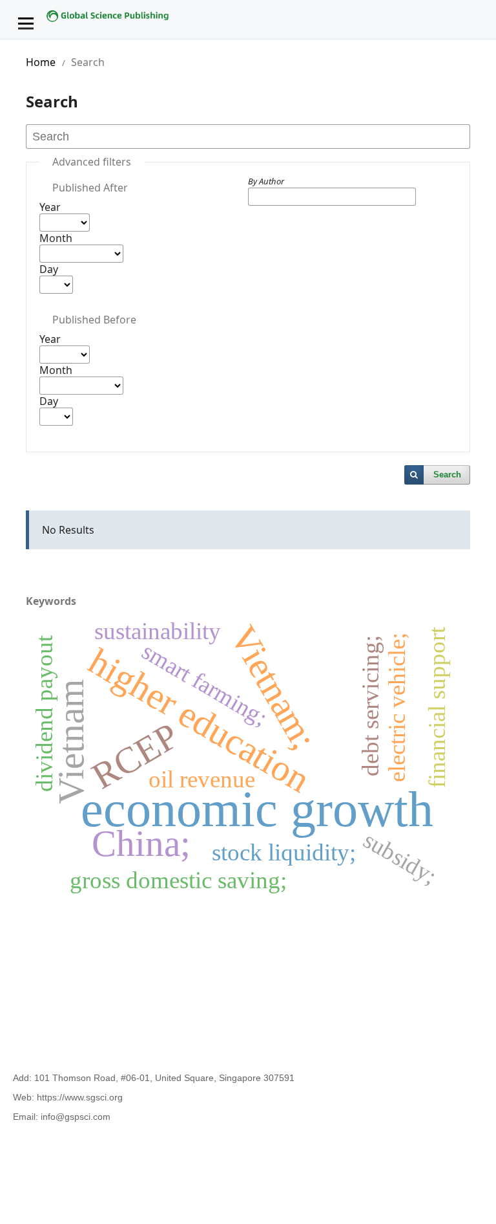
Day (48, 269)
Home (41, 62)
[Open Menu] (26, 23)
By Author (266, 181)
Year (50, 207)
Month (55, 238)
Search (447, 474)
